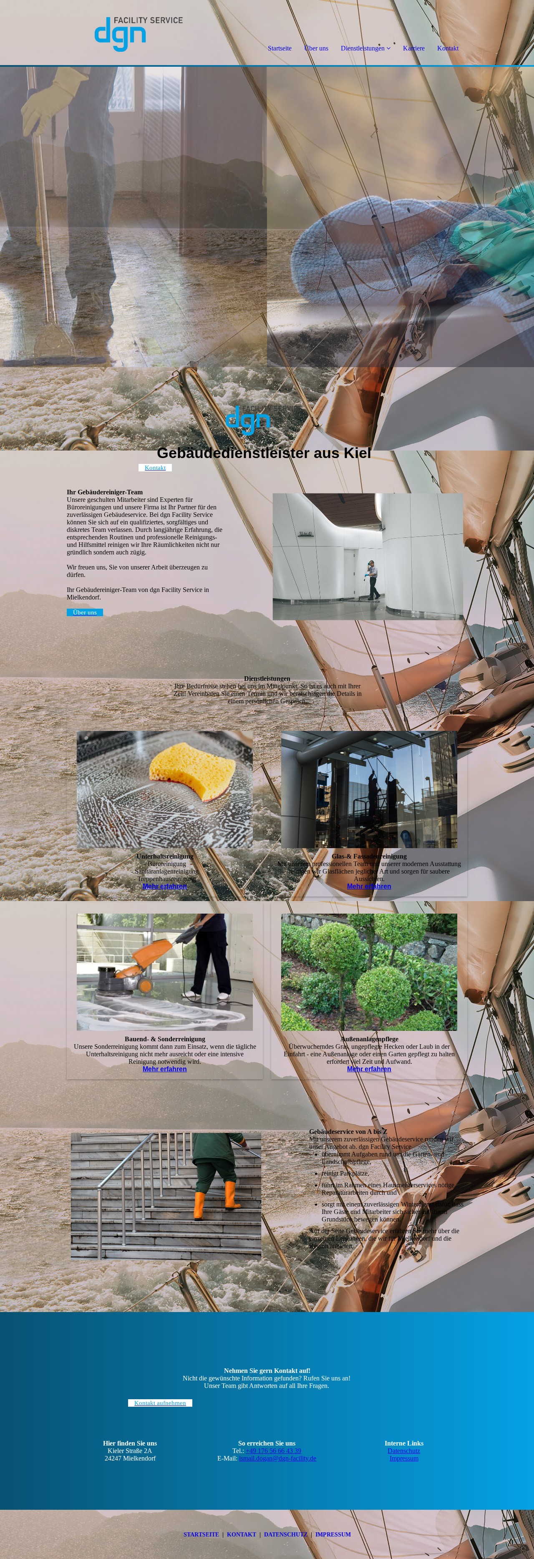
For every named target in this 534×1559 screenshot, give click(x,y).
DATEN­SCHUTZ (285, 1534)
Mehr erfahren (165, 886)
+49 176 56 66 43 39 (273, 1450)
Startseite (280, 48)
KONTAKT (241, 1534)
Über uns (316, 48)
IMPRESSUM (333, 1534)
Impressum (404, 1458)
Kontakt (447, 48)
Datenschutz (404, 1450)
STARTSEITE (201, 1534)
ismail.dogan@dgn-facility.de (277, 1458)
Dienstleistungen (363, 48)
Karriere (414, 48)
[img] (96, 33)
